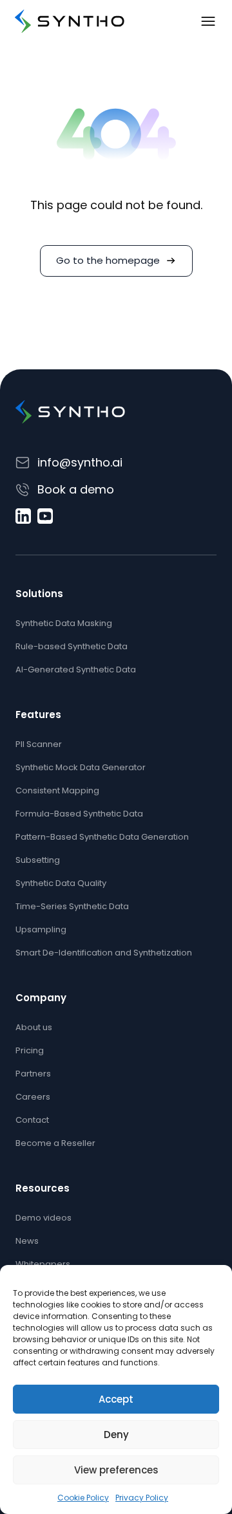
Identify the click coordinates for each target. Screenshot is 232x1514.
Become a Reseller (55, 1143)
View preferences (116, 1470)
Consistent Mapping (57, 790)
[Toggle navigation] (208, 21)
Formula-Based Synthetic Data (79, 814)
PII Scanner (38, 744)
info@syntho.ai (79, 462)
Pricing (29, 1050)
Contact (32, 1120)
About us (33, 1027)
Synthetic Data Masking (63, 623)
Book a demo (75, 489)
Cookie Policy (83, 1497)
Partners (33, 1073)
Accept (116, 1399)
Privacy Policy (141, 1497)
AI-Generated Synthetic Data (75, 669)
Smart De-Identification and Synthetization (103, 952)
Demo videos (43, 1218)
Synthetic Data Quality (60, 883)
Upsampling (40, 929)
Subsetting (37, 860)
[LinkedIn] (23, 516)
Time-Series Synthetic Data (72, 906)
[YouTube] (45, 516)
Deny (116, 1434)
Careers (32, 1097)
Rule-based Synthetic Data (71, 646)
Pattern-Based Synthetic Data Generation (102, 837)
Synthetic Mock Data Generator (80, 767)
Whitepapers (42, 1264)
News (27, 1241)
